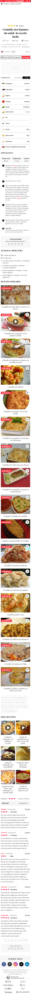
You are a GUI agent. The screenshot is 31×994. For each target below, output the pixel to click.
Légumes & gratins (16, 4)
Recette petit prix (7, 707)
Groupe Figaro (23, 972)
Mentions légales (15, 972)
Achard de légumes (9, 270)
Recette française (21, 707)
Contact (14, 969)
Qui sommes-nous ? (7, 969)
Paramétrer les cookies (21, 971)
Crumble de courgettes (10, 266)
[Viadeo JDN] (23, 989)
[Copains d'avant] (8, 989)
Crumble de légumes (9, 255)
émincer (14, 165)
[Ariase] (8, 992)
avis (21, 26)
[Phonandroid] (23, 992)
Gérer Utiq (7, 972)
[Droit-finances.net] (23, 985)
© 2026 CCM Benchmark (16, 974)
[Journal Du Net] (23, 982)
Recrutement (26, 969)
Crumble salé (6, 258)
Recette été (6, 698)
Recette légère (20, 702)
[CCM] (8, 982)
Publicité (19, 969)
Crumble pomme (8, 261)
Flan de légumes (8, 275)
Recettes (6, 4)
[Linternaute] (8, 985)
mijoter (19, 198)
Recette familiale (7, 702)
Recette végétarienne (19, 698)
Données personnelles (9, 971)
